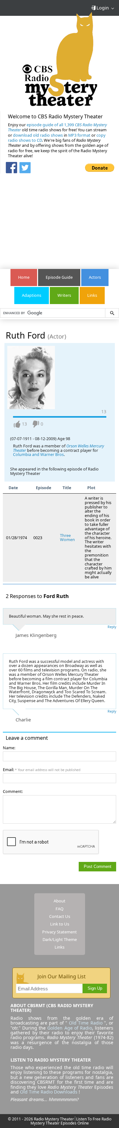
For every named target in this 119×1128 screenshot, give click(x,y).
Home (24, 277)
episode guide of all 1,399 (57, 127)
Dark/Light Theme (60, 939)
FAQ (59, 909)
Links (92, 295)
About (59, 901)
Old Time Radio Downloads (49, 1092)
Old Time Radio (85, 1023)
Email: (41, 769)
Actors (95, 277)
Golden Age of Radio (69, 1028)
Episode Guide (59, 277)
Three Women (67, 538)
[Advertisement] (59, 218)
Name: (9, 748)
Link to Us (59, 924)
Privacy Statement (59, 932)
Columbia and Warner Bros (38, 454)
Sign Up (95, 988)
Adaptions (31, 295)
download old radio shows (38, 135)
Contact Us (59, 916)
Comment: (13, 791)
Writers (64, 295)
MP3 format (79, 135)
